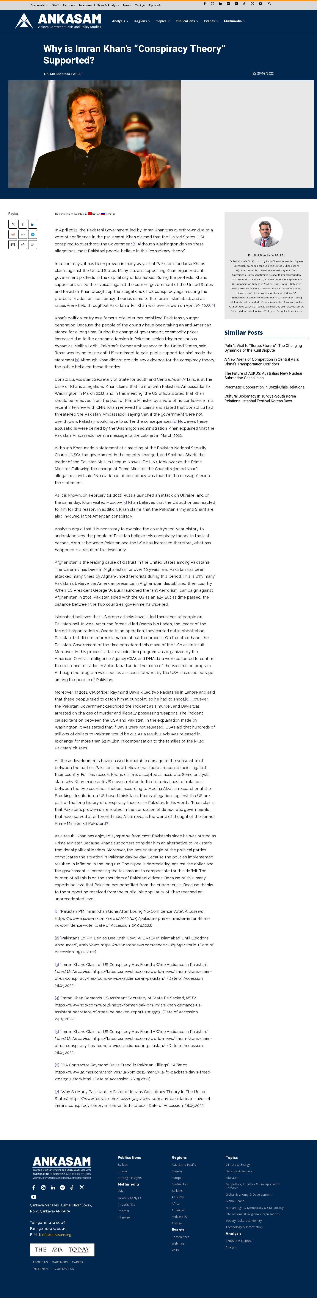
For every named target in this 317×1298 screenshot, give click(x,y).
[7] (107, 823)
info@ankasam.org (56, 1235)
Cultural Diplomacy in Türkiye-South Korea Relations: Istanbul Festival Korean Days (260, 398)
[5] (125, 502)
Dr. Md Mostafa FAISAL (63, 74)
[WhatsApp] (22, 234)
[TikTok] (244, 4)
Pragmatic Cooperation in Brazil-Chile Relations (264, 387)
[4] (174, 421)
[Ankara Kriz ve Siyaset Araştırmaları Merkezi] (57, 21)
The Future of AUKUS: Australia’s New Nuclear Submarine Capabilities (263, 375)
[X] (252, 4)
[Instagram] (212, 4)
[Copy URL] (32, 244)
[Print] (22, 244)
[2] (213, 305)
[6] (187, 699)
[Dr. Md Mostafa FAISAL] (266, 232)
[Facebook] (204, 4)
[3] (77, 360)
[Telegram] (236, 4)
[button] (269, 4)
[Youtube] (260, 4)
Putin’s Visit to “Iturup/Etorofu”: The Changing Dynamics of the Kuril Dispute (263, 348)
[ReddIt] (12, 234)
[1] (135, 244)
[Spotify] (228, 4)
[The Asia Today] (62, 1249)
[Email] (12, 244)
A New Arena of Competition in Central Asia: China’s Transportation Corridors (261, 361)
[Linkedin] (220, 4)
